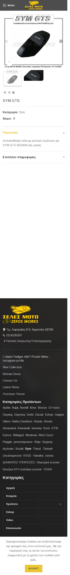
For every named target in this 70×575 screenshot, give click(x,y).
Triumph (48, 448)
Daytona (19, 414)
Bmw (33, 407)
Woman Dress (12, 373)
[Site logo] (34, 5)
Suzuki (19, 448)
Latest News (11, 387)
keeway (37, 428)
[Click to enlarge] (9, 62)
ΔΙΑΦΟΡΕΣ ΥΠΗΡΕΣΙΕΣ (19, 462)
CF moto (54, 407)
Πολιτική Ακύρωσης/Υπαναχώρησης (29, 341)
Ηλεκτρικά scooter (48, 462)
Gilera (6, 421)
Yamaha (38, 455)
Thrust (37, 448)
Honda (38, 421)
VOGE (27, 455)
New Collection (12, 367)
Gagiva (59, 414)
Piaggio (7, 441)
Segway (47, 441)
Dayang (8, 414)
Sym (22, 112)
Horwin (48, 421)
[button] (6, 41)
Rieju (37, 441)
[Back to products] (9, 93)
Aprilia (6, 407)
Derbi (30, 414)
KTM (55, 428)
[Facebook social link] (14, 118)
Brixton (42, 407)
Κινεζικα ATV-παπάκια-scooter (22, 469)
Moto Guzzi (46, 435)
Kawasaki (24, 428)
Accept (34, 568)
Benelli (24, 407)
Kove (46, 428)
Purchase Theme (14, 393)
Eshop (49, 414)
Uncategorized (12, 455)
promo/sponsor (23, 441)
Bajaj (15, 407)
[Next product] (13, 93)
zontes (49, 455)
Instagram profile (13, 360)
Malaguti (18, 435)
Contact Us (10, 380)
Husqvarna (9, 428)
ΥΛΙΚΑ (47, 469)
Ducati (39, 414)
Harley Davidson (22, 421)
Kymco (7, 435)
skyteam (8, 448)
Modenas (31, 435)
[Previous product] (5, 93)
